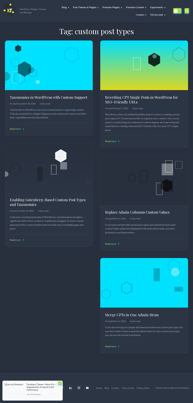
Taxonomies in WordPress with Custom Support (48, 97)
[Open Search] (186, 11)
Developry (184, 388)
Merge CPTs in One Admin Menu (132, 314)
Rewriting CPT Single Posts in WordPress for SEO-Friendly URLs (141, 99)
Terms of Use (128, 388)
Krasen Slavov (170, 388)
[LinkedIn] (70, 388)
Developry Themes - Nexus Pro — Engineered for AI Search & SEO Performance (41, 387)
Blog (107, 388)
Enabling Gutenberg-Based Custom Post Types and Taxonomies (47, 202)
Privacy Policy (143, 388)
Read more (15, 128)
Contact (115, 388)
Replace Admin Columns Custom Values (137, 212)
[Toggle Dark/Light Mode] (177, 11)
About (99, 388)
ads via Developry (34, 394)
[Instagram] (79, 388)
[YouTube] (87, 388)
